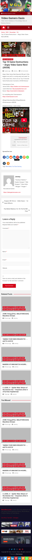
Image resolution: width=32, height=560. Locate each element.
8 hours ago (7, 318)
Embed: (14, 145)
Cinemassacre (23, 138)
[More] (8, 162)
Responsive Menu (29, 13)
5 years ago (7, 71)
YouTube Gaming (16, 166)
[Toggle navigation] (8, 27)
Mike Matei (9, 166)
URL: (15, 141)
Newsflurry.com (6, 509)
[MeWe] (20, 156)
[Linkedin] (14, 156)
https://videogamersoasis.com (12, 192)
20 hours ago (7, 343)
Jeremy (15, 71)
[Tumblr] (4, 162)
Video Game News (20, 307)
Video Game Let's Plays (9, 307)
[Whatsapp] (27, 156)
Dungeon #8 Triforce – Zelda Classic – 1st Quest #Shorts (16, 202)
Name (5, 251)
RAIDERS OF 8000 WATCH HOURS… (15, 364)
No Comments (24, 71)
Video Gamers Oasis (12, 18)
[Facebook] (4, 156)
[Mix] (24, 156)
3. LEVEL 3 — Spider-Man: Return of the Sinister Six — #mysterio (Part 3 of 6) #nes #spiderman (15, 390)
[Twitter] (7, 156)
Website (5, 268)
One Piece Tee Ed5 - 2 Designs (9, 518)
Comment (6, 228)
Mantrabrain (19, 554)
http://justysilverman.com (19, 89)
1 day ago (6, 394)
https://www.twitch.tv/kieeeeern (15, 91)
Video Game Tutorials (19, 309)
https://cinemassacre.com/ (10, 96)
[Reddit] (10, 156)
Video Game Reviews (8, 59)
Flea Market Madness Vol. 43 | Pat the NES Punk (16, 210)
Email (4, 260)
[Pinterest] (17, 156)
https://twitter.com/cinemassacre (19, 86)
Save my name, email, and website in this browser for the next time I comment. (14, 280)
